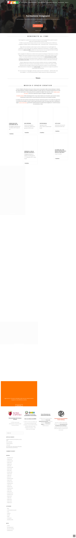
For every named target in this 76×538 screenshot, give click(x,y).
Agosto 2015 (9, 496)
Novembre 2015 (10, 492)
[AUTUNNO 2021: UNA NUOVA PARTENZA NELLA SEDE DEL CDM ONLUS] (61, 140)
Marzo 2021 (9, 465)
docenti (8, 514)
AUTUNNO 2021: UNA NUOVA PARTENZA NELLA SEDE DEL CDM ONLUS (60, 151)
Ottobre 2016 (9, 486)
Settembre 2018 (10, 478)
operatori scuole (10, 519)
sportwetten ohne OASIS (24, 59)
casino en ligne (37, 66)
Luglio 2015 (9, 497)
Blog (8, 508)
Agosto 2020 (9, 468)
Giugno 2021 (9, 462)
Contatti (66, 2)
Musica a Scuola (24, 2)
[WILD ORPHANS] (30, 114)
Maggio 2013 (9, 502)
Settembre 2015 (10, 494)
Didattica (8, 513)
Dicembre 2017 (10, 481)
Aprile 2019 (9, 476)
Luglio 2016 (9, 489)
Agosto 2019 (9, 473)
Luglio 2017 (9, 484)
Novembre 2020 (10, 467)
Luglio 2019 (9, 475)
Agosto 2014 (9, 500)
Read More (12, 133)
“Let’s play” (57, 123)
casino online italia (23, 102)
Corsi (8, 511)
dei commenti (10, 528)
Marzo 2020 (9, 470)
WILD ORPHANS (27, 123)
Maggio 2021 (9, 464)
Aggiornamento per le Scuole (51, 2)
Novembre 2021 (10, 457)
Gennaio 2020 (9, 472)
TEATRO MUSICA (43, 123)
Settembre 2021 (10, 460)
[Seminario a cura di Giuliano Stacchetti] (30, 142)
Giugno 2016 (9, 491)
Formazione (9, 518)
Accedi (8, 525)
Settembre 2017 (10, 483)
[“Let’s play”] (61, 114)
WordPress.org (10, 530)
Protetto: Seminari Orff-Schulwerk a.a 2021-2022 (14, 440)
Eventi (8, 516)
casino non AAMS (27, 49)
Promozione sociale (41, 2)
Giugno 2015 (9, 499)
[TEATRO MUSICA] (46, 114)
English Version (61, 2)
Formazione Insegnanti (32, 2)
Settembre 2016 (10, 488)
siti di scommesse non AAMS (50, 56)
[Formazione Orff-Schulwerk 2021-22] (15, 114)
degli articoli (10, 527)
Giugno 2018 (9, 480)
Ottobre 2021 (9, 459)
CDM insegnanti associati (11, 510)
